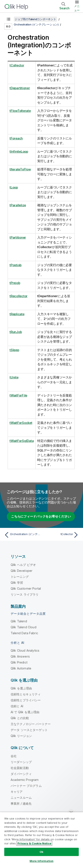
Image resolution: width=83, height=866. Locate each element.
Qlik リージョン (21, 736)
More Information (41, 861)
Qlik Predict (19, 662)
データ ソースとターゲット (29, 730)
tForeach (16, 138)
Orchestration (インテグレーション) (36, 24)
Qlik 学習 (17, 582)
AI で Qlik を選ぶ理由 (25, 712)
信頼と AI (17, 706)
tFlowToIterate (20, 111)
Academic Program (25, 780)
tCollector (17, 65)
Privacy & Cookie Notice (34, 843)
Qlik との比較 (20, 718)
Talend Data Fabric (24, 633)
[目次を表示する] (8, 19)
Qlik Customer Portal (26, 588)
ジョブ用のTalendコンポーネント (35, 19)
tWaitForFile (18, 395)
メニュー (77, 8)
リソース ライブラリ (25, 594)
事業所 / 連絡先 (21, 803)
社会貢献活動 (20, 768)
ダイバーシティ (21, 774)
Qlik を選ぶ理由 (21, 688)
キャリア (17, 791)
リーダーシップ (21, 762)
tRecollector (18, 296)
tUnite (14, 377)
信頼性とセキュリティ (26, 694)
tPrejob (15, 283)
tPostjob (15, 265)
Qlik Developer (21, 570)
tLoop (14, 187)
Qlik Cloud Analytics (25, 650)
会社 (14, 756)
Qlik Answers (20, 656)
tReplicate (17, 314)
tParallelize (18, 205)
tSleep (14, 350)
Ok (41, 851)
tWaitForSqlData (22, 441)
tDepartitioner (20, 88)
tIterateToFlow (20, 169)
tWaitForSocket (21, 423)
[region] (41, 839)
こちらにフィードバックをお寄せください (41, 516)
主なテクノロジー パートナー (31, 724)
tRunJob (16, 332)
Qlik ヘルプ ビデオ (23, 565)
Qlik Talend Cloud (23, 627)
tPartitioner (18, 237)
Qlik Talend (19, 621)
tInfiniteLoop (19, 151)
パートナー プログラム (26, 785)
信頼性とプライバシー (26, 700)
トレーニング (20, 576)
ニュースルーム (21, 797)
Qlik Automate (21, 668)
